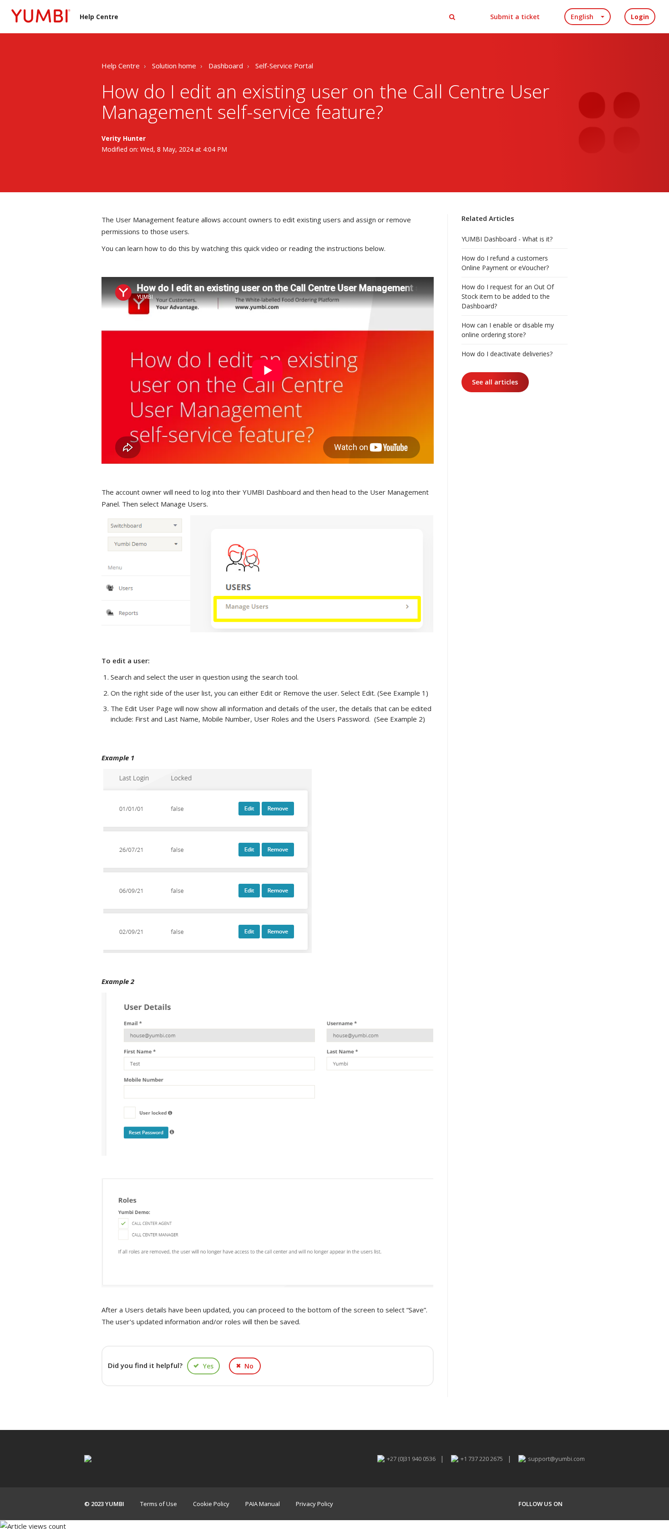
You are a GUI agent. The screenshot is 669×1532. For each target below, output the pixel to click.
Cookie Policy (211, 1504)
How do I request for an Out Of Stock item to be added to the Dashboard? (507, 296)
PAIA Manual (262, 1504)
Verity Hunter (123, 138)
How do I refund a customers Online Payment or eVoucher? (505, 263)
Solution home (174, 65)
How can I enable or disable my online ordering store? (507, 330)
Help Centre (120, 65)
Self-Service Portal (284, 65)
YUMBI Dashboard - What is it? (506, 239)
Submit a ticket (515, 16)
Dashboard (225, 65)
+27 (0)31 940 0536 (411, 1459)
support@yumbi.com (556, 1459)
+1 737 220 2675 (482, 1459)
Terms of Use (158, 1504)
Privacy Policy (314, 1504)
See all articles (495, 382)
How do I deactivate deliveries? (506, 353)
